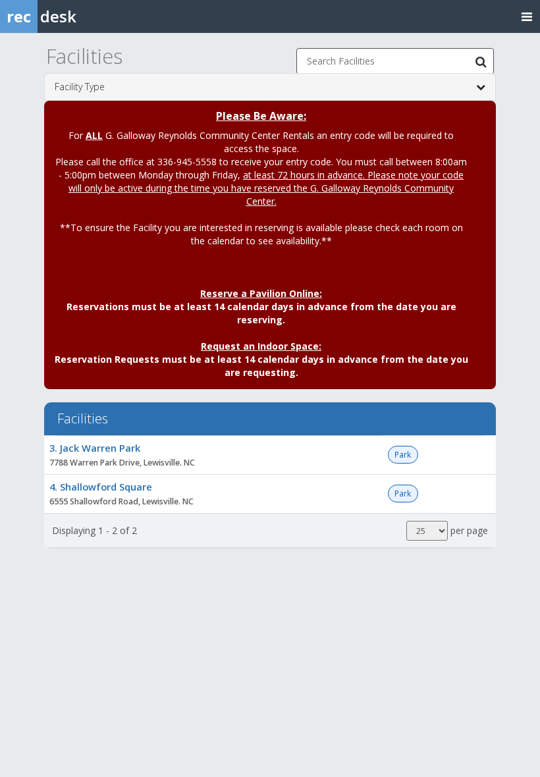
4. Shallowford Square (100, 486)
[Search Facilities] (481, 61)
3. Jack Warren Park (94, 447)
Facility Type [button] (80, 86)
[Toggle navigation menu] (527, 16)
